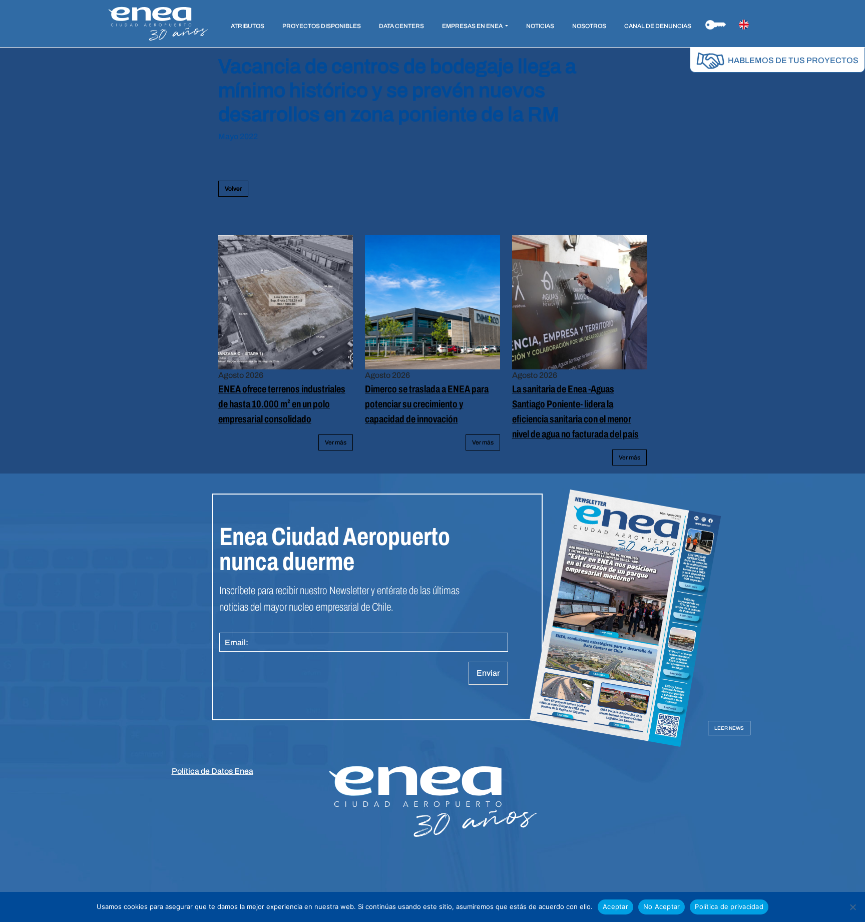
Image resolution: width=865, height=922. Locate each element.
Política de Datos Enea (212, 771)
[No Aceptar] (852, 907)
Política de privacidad (729, 906)
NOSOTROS (589, 26)
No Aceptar (661, 906)
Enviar (488, 673)
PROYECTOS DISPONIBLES (321, 26)
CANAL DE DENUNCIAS (657, 26)
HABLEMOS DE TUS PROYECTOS (792, 60)
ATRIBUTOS (247, 26)
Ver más (335, 442)
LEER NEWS (729, 728)
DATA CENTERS (401, 26)
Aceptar (615, 906)
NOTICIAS (540, 26)
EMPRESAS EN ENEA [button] (473, 26)
